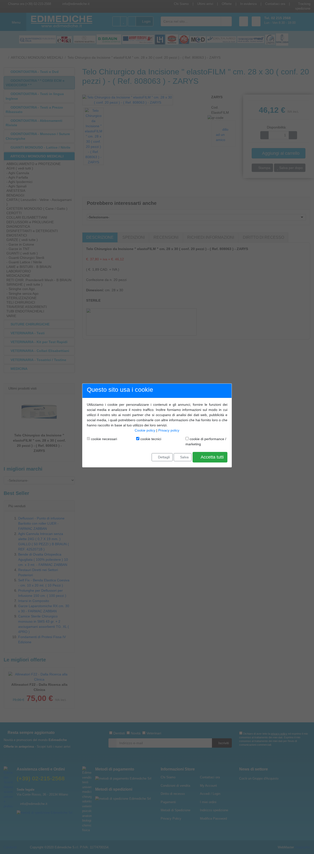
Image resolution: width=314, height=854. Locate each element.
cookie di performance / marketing (205, 441)
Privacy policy (168, 430)
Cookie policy (145, 430)
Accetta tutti (212, 457)
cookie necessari (103, 439)
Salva (184, 457)
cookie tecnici (150, 439)
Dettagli (163, 457)
